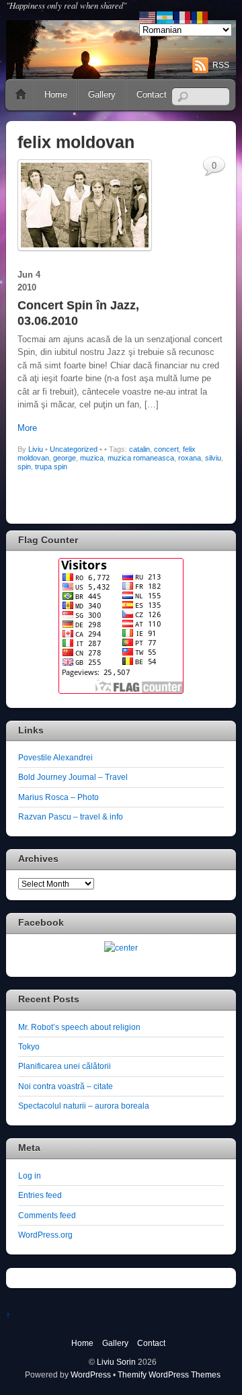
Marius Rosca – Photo (58, 797)
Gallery (102, 94)
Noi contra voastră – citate (65, 1086)
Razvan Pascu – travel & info (70, 816)
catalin (139, 449)
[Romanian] (200, 16)
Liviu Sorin (116, 1361)
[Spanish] (165, 16)
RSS (220, 65)
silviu (213, 458)
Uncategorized (73, 449)
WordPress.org (45, 1234)
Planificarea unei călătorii (64, 1066)
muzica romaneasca (141, 458)
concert (166, 449)
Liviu (35, 449)
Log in (29, 1175)
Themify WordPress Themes (169, 1374)
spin (24, 467)
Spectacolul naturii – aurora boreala (83, 1105)
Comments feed (47, 1215)
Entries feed (40, 1195)
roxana (189, 458)
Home (20, 94)
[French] (183, 16)
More (27, 428)
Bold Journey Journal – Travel (73, 776)
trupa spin (51, 467)
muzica (92, 458)
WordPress (91, 1374)
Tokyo (29, 1046)
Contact (151, 94)
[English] (148, 16)
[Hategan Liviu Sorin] (121, 947)
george (64, 458)
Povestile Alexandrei (55, 757)
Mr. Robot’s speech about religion (79, 1027)
